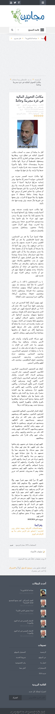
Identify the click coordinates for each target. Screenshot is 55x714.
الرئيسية (43, 652)
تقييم (11, 545)
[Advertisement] (27, 60)
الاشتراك (12, 568)
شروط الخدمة (21, 657)
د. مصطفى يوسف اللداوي (30, 105)
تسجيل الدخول (26, 568)
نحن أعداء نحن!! (13, 38)
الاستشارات (42, 668)
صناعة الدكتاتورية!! (40, 38)
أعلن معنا (22, 668)
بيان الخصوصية (20, 663)
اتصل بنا (43, 663)
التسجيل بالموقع (20, 652)
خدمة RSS (42, 673)
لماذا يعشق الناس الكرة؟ (24, 611)
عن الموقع (42, 657)
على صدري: (26, 38)
